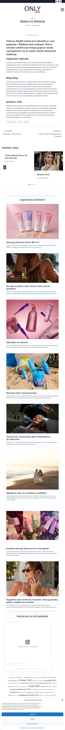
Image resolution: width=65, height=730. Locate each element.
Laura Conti (18, 686)
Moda (32, 18)
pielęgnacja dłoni (50, 692)
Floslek (25, 680)
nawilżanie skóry (46, 686)
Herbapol (35, 680)
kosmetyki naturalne (43, 683)
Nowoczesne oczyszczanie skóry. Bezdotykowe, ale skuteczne (28, 437)
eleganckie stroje (11, 122)
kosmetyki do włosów (27, 683)
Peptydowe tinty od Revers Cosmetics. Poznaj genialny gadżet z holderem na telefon (32, 600)
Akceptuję (32, 714)
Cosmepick (46, 677)
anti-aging (12, 677)
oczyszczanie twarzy (49, 689)
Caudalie (38, 677)
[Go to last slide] (4, 167)
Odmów (32, 719)
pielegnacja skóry (32, 692)
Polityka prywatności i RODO (37, 727)
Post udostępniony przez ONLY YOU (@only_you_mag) (27, 669)
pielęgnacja (41, 692)
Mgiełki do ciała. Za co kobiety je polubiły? (26, 493)
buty (33, 677)
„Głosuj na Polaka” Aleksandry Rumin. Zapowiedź (50, 133)
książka (54, 683)
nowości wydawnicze (37, 689)
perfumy (22, 692)
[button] (62, 700)
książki (11, 686)
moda (20, 122)
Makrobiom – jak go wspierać (12, 132)
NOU (54, 686)
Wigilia (26, 122)
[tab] (29, 184)
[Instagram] (60, 1)
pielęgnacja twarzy (13, 695)
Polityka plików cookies (25, 727)
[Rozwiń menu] (62, 9)
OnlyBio (14, 692)
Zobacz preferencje (32, 723)
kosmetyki (50, 680)
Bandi (27, 677)
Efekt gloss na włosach (17, 342)
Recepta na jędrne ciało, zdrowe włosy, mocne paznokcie (28, 287)
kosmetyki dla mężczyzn (13, 683)
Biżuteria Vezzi (43, 174)
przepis (42, 695)
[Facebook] (56, 1)
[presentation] (48, 161)
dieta (53, 677)
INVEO (41, 680)
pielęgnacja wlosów (28, 695)
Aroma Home (19, 677)
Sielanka (53, 695)
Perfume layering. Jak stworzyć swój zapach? (27, 548)
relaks (47, 695)
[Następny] (60, 167)
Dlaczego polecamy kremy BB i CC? (23, 242)
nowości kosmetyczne (20, 689)
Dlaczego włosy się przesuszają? (21, 393)
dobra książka (13, 680)
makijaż (25, 686)
